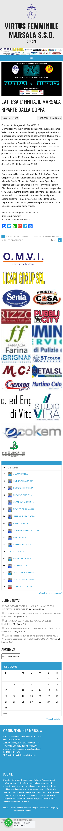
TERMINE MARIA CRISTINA (26, 530)
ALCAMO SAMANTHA (23, 502)
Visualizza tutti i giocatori (50, 593)
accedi (35, 810)
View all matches (54, 719)
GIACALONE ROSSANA (24, 579)
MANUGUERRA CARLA (24, 516)
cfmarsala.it (8, 810)
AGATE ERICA (20, 537)
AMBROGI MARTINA (23, 481)
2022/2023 (43, 118)
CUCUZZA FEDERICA (23, 488)
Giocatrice (13, 467)
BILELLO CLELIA (20, 565)
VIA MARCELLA (20, 474)
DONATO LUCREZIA (23, 586)
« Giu (5, 713)
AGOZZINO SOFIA (22, 558)
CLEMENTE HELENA (22, 495)
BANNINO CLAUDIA (22, 544)
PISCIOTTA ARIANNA (23, 509)
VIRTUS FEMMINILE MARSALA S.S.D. (31, 30)
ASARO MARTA (20, 523)
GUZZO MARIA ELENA (23, 572)
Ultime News (55, 118)
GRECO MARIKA (16, 551)
